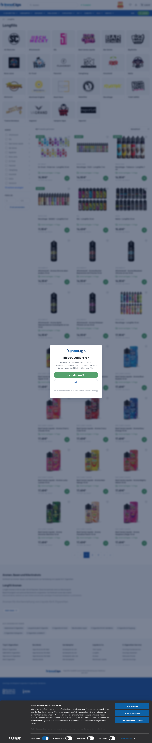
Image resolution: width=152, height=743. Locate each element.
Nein (76, 382)
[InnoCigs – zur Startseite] (76, 351)
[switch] (68, 738)
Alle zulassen (132, 706)
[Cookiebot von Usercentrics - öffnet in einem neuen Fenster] (15, 738)
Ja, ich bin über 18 (75, 375)
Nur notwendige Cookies (132, 720)
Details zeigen (126, 738)
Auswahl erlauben (132, 713)
